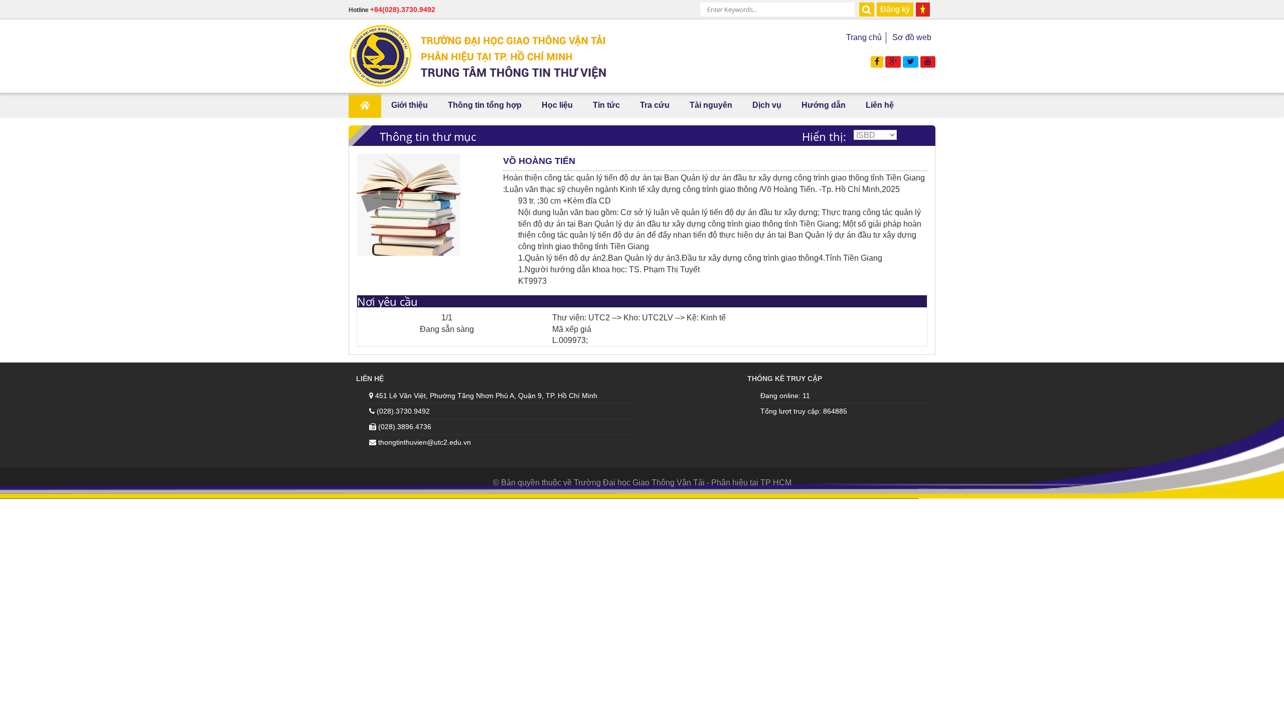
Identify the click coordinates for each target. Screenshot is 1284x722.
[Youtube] (927, 61)
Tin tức (606, 105)
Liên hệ (880, 105)
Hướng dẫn (823, 105)
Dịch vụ (766, 105)
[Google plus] (893, 61)
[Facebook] (877, 61)
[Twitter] (910, 61)
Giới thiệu (409, 105)
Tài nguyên (711, 105)
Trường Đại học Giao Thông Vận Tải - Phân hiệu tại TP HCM (682, 482)
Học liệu (557, 105)
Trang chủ (864, 37)
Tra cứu (655, 105)
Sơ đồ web (911, 37)
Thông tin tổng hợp (485, 105)
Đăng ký (895, 9)
